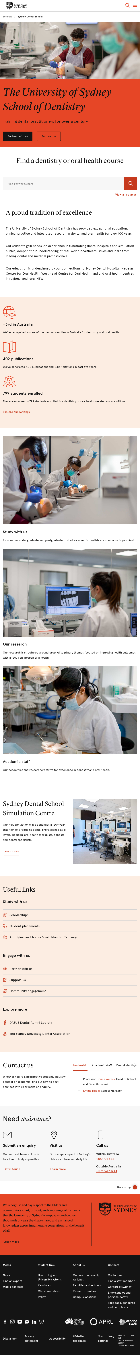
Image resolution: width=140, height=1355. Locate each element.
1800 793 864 (105, 1159)
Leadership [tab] (80, 1065)
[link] (7, 17)
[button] (127, 6)
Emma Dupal (91, 1090)
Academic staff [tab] (102, 1065)
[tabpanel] (105, 1087)
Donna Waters (105, 1079)
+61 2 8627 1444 (106, 1171)
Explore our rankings (16, 412)
